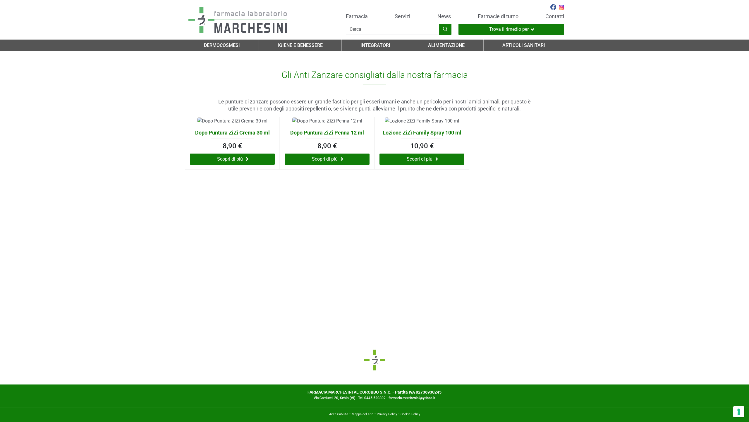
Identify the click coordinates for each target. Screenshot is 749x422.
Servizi (402, 16)
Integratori (375, 45)
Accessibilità (338, 414)
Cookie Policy (410, 414)
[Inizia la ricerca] (445, 29)
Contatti (554, 16)
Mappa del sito (362, 414)
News (444, 16)
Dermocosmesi (222, 45)
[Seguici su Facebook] (553, 7)
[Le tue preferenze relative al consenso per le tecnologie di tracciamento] (738, 411)
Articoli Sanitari (523, 45)
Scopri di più (230, 159)
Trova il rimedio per (509, 29)
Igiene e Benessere (300, 45)
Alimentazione (446, 45)
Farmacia (357, 16)
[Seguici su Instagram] (561, 7)
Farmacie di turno (498, 16)
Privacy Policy (387, 414)
